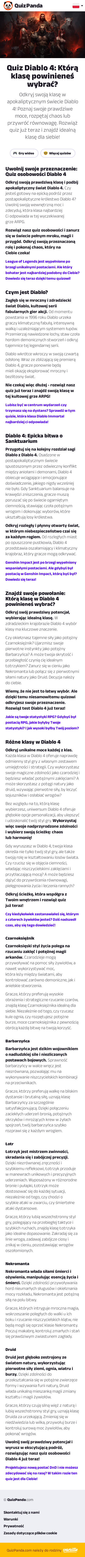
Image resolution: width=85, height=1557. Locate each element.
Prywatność (14, 1526)
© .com (18, 1500)
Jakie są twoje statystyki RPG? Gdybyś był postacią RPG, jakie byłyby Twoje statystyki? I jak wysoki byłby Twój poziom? (42, 722)
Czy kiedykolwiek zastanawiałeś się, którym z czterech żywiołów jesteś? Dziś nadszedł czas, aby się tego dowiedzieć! (42, 919)
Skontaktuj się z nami (21, 1512)
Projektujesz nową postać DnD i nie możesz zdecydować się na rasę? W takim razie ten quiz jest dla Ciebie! (41, 1473)
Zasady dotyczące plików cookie (30, 1533)
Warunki (11, 1519)
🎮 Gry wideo (23, 153)
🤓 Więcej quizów (57, 153)
